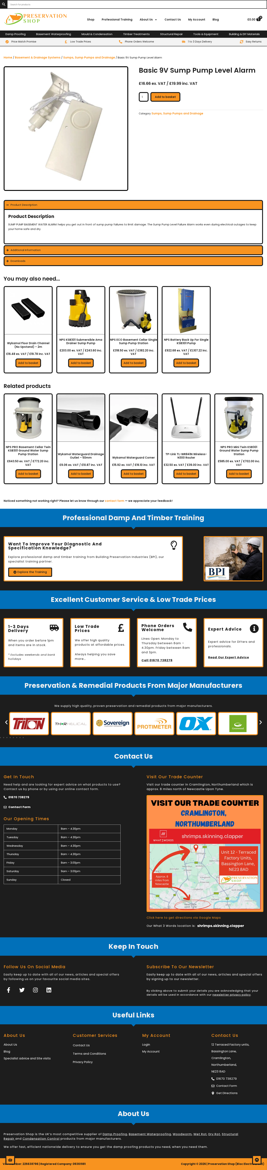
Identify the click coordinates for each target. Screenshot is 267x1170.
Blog (216, 19)
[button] (6, 722)
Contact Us (173, 19)
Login (146, 1045)
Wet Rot (200, 1134)
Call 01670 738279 (157, 660)
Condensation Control (41, 1139)
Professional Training (117, 19)
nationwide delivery (58, 1147)
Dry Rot (214, 1134)
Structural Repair (171, 34)
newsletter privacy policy (232, 995)
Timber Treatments (136, 34)
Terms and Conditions (89, 1054)
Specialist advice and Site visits (27, 1058)
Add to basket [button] (28, 363)
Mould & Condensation (97, 34)
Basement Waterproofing (53, 34)
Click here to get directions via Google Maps (184, 918)
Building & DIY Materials (244, 34)
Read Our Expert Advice (228, 657)
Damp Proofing (15, 34)
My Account (196, 19)
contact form (114, 501)
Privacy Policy (83, 1062)
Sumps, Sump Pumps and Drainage (89, 57)
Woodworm (182, 1134)
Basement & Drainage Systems (37, 57)
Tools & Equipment (206, 34)
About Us (146, 19)
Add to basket (165, 97)
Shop (90, 19)
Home (8, 57)
